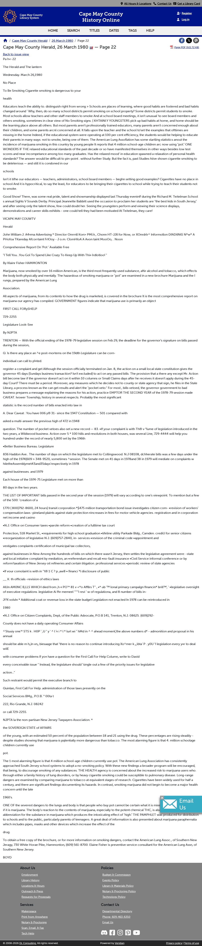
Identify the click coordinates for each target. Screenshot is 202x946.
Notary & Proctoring (34, 922)
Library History (30, 880)
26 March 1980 (62, 40)
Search (73, 30)
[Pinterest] (128, 933)
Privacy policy (174, 943)
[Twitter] (189, 40)
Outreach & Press (32, 891)
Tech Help (28, 933)
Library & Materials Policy (118, 886)
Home (53, 30)
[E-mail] (196, 40)
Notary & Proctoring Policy (119, 891)
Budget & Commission (116, 874)
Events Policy (110, 880)
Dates (114, 30)
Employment (30, 874)
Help (150, 30)
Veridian (119, 943)
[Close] (162, 798)
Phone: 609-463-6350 (116, 917)
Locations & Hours (33, 886)
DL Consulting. (27, 943)
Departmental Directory (117, 911)
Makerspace (29, 911)
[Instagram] (120, 933)
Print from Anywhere (35, 917)
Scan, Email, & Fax (33, 928)
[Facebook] (182, 40)
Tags (132, 30)
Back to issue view (16, 54)
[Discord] (104, 933)
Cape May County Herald (29, 40)
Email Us (107, 922)
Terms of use (191, 943)
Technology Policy (113, 897)
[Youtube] (136, 933)
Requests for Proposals (36, 897)
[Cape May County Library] (5, 42)
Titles (94, 30)
